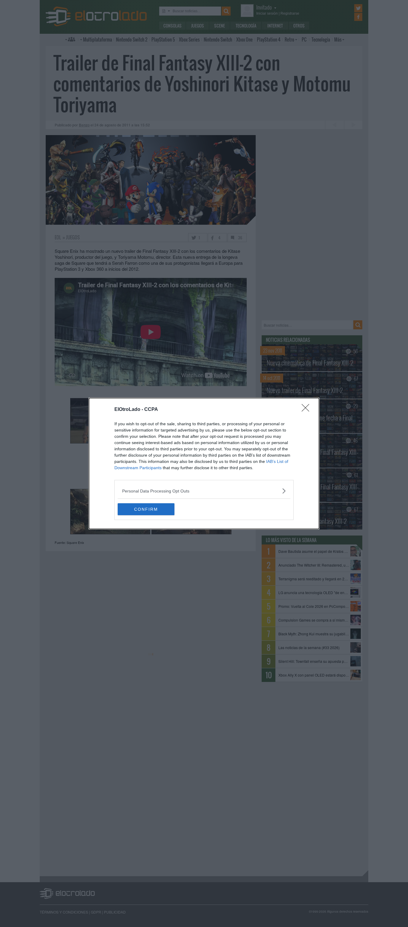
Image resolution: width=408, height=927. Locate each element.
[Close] (307, 409)
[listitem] (204, 491)
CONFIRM (146, 509)
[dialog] (204, 463)
